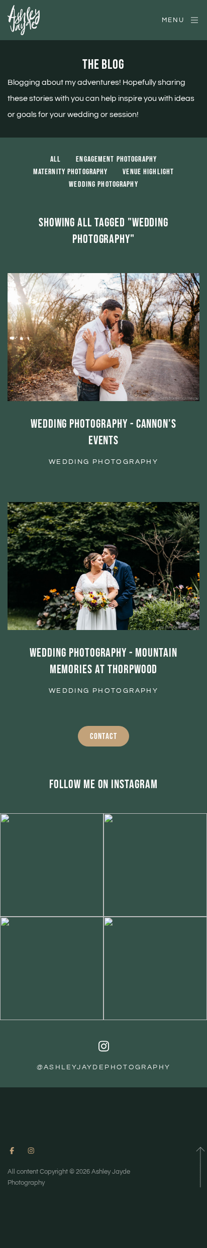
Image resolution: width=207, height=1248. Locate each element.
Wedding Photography (103, 184)
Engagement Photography (116, 159)
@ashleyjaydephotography (104, 1067)
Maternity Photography (70, 172)
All (55, 159)
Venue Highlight (148, 172)
